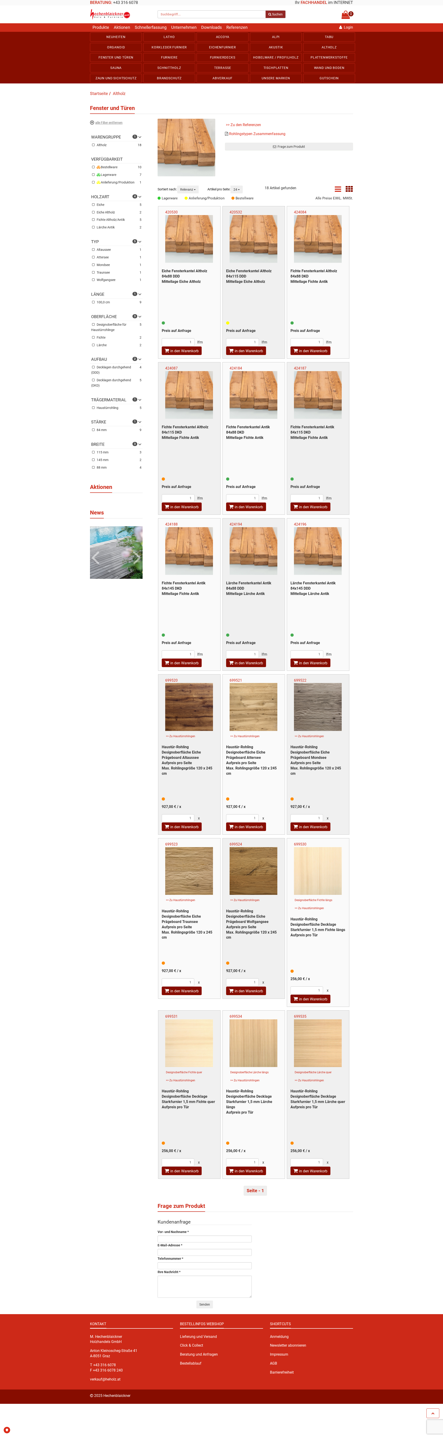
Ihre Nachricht (169, 1272)
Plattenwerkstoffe (329, 57)
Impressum (279, 1354)
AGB (273, 1363)
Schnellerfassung (151, 27)
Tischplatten (275, 68)
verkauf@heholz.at (105, 1379)
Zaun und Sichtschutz (116, 78)
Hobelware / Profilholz (275, 57)
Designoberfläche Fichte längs (313, 900)
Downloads (211, 27)
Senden (204, 1304)
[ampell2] (227, 323)
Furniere (169, 57)
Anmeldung (279, 1336)
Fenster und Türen (116, 57)
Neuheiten (116, 37)
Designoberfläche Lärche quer (313, 1072)
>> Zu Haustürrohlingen (180, 736)
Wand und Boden (329, 68)
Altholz (329, 47)
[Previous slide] (96, 550)
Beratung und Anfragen (199, 1354)
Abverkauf (223, 78)
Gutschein (329, 78)
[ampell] (163, 323)
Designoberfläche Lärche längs (249, 1072)
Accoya (222, 37)
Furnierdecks (222, 57)
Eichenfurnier (222, 47)
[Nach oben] (432, 1413)
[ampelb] (163, 479)
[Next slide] (136, 550)
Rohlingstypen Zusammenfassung (257, 134)
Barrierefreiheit (282, 1372)
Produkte (101, 27)
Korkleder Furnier (169, 47)
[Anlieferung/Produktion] (187, 198)
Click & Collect (191, 1345)
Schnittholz (169, 68)
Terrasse (222, 68)
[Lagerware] (160, 198)
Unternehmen (184, 27)
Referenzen (237, 27)
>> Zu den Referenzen (243, 125)
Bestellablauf (190, 1363)
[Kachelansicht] (349, 190)
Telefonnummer (170, 1259)
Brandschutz (169, 78)
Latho (169, 37)
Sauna (116, 68)
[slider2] (116, 552)
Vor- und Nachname (173, 1232)
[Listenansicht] (338, 190)
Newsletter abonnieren (288, 1345)
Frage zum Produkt (290, 146)
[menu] (221, 57)
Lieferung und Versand (198, 1336)
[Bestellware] (233, 198)
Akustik (276, 47)
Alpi (276, 37)
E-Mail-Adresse (170, 1245)
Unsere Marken (276, 78)
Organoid (116, 47)
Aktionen (122, 27)
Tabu (329, 37)
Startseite (99, 93)
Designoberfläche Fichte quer (184, 1072)
